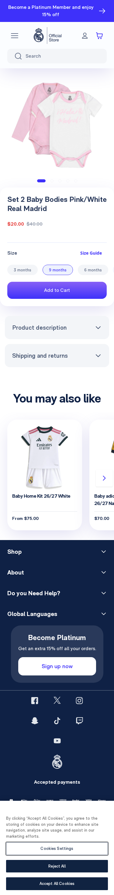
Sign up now (57, 666)
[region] (57, 848)
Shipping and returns (40, 355)
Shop (14, 551)
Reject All (56, 866)
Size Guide (91, 253)
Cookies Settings (56, 848)
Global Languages (32, 614)
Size (12, 253)
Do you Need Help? (33, 593)
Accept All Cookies (57, 883)
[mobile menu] (14, 35)
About (15, 572)
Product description (39, 327)
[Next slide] (104, 478)
